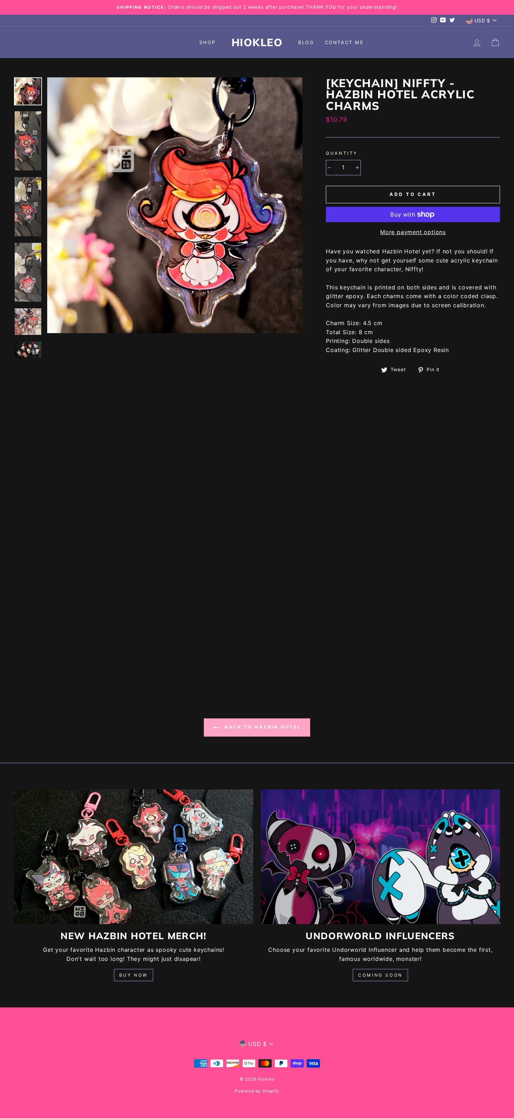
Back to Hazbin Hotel (262, 727)
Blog (306, 42)
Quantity (342, 153)
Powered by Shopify (257, 1091)
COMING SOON (380, 975)
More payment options (413, 231)
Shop (207, 42)
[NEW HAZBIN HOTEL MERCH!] (133, 856)
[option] (257, 7)
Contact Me (344, 42)
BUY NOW (133, 975)
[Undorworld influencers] (380, 856)
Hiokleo (257, 42)
